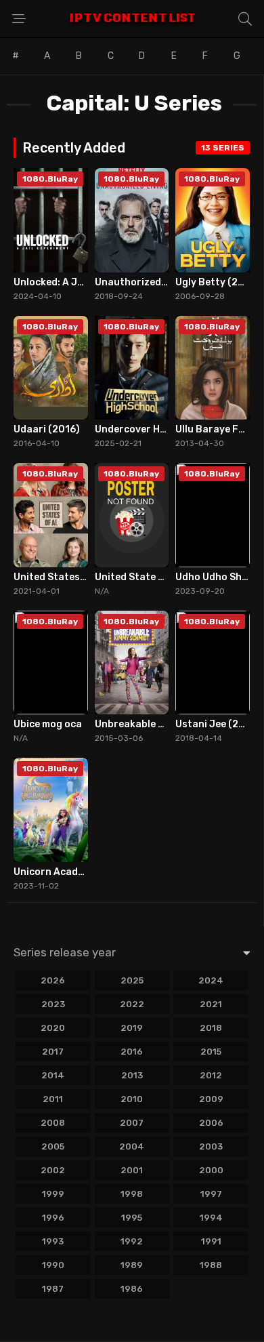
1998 (131, 1194)
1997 (211, 1194)
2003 (211, 1146)
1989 (131, 1265)
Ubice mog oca (48, 724)
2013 (132, 1075)
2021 (211, 1004)
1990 (53, 1265)
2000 (211, 1170)
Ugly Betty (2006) (218, 282)
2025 (132, 980)
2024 (210, 980)
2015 (210, 1051)
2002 (53, 1170)
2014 (52, 1075)
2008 (53, 1123)
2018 (211, 1028)
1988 (211, 1265)
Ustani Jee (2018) (218, 724)
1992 (131, 1241)
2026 (53, 980)
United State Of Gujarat (152, 577)
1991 (211, 1241)
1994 (211, 1218)
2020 (53, 1028)
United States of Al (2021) (76, 577)
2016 (131, 1051)
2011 (53, 1099)
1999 (53, 1194)
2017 (53, 1051)
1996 (53, 1218)
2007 (132, 1123)
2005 (52, 1146)
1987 (53, 1289)
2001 (131, 1170)
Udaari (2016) (47, 429)
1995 (131, 1218)
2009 (211, 1099)
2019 (131, 1028)
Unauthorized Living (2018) (161, 282)
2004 (131, 1146)
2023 (53, 1004)
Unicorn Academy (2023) (73, 872)
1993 (53, 1241)
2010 (131, 1099)
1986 (131, 1289)
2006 (211, 1123)
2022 (132, 1004)
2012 (211, 1075)
